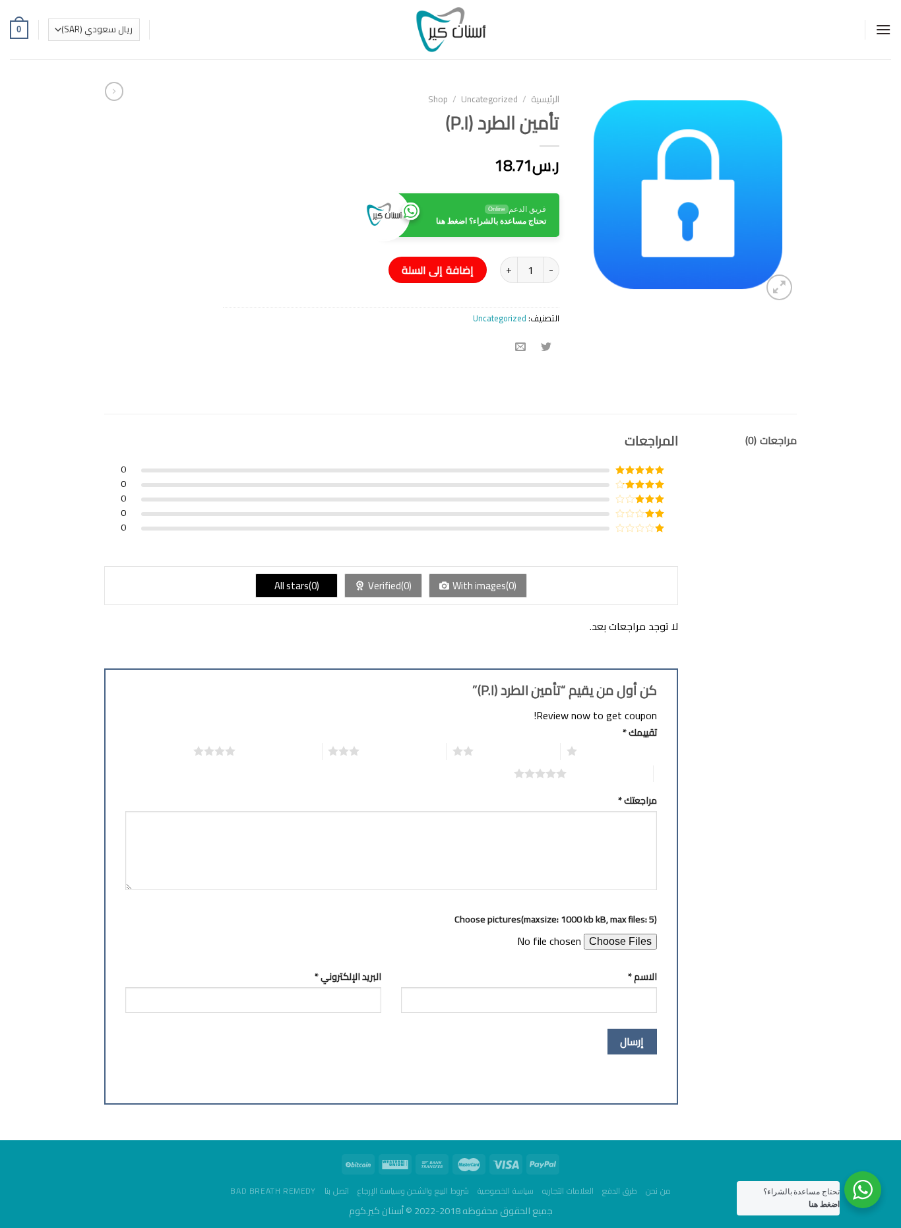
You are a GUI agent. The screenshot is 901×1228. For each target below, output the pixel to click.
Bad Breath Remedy (272, 1190)
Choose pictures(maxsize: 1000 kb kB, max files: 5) (555, 918)
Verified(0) (390, 585)
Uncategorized (489, 99)
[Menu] (883, 29)
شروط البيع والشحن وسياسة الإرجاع (412, 1190)
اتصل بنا (337, 1190)
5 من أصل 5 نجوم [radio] (610, 773)
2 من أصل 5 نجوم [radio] (517, 751)
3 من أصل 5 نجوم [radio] (402, 751)
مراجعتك (637, 800)
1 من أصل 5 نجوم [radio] (620, 751)
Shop (438, 99)
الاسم (642, 976)
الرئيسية (545, 99)
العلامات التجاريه (568, 1190)
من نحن (658, 1190)
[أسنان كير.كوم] (451, 30)
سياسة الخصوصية (506, 1190)
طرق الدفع (619, 1190)
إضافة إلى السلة (438, 270)
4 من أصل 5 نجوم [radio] (278, 751)
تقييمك (640, 732)
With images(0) (484, 585)
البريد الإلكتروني (348, 976)
